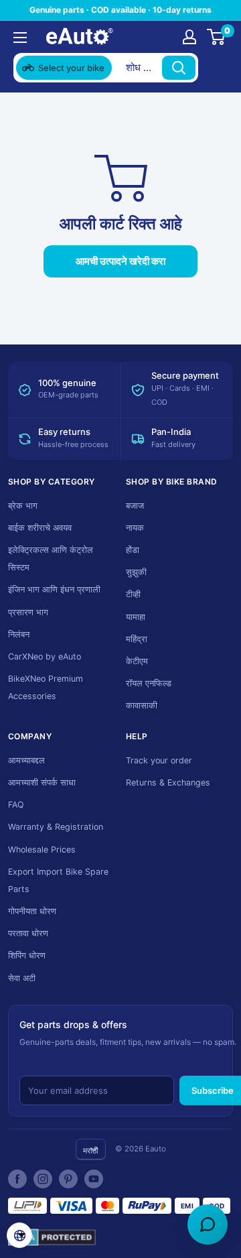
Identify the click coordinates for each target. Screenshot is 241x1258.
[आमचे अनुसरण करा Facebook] (17, 1179)
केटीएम (137, 661)
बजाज (135, 506)
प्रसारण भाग (28, 612)
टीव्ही (133, 594)
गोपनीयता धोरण (32, 911)
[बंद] (215, 67)
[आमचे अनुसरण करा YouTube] (93, 1179)
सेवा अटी (21, 978)
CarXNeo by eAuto (44, 656)
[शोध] (178, 68)
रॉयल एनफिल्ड (148, 683)
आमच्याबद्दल (26, 760)
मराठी (90, 1150)
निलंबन (18, 634)
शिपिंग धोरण (27, 955)
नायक (135, 528)
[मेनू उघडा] (20, 37)
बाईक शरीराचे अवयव (40, 528)
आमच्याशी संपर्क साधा (42, 782)
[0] (216, 37)
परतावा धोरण (28, 933)
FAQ (16, 805)
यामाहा (135, 617)
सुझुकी (136, 572)
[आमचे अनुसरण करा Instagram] (42, 1179)
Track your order (159, 760)
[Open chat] (207, 1224)
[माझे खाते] (189, 36)
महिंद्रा (136, 639)
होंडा (132, 550)
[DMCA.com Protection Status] (52, 1237)
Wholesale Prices (42, 849)
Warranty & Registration (55, 827)
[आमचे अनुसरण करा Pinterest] (68, 1179)
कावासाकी (141, 705)
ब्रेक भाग (22, 506)
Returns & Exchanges (168, 782)
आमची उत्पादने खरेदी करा (120, 261)
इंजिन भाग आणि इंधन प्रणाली (54, 589)
